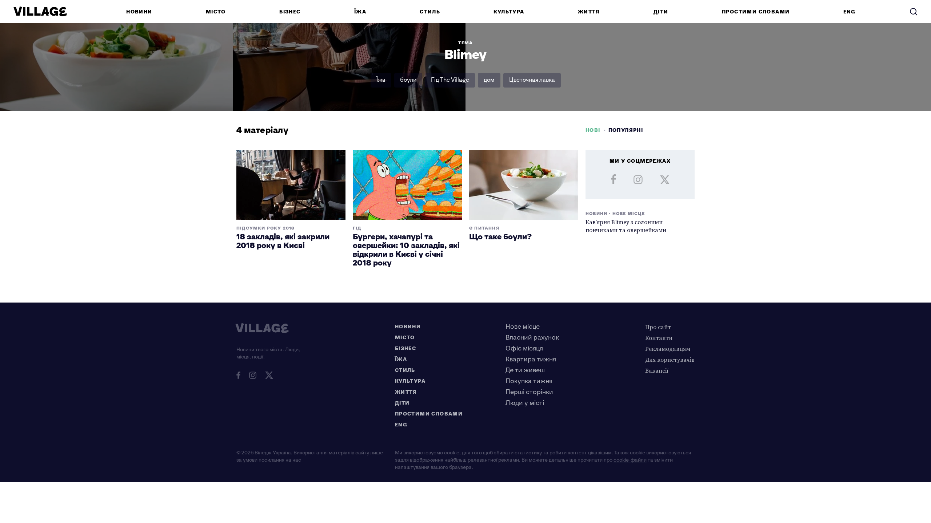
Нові (593, 130)
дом (489, 80)
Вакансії (656, 370)
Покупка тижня (529, 381)
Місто (216, 12)
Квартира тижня (531, 359)
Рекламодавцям (667, 349)
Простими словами (756, 12)
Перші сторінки (529, 392)
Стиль (430, 12)
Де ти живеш (525, 370)
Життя (589, 12)
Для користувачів (670, 360)
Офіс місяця (524, 348)
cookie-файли (630, 460)
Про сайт (658, 327)
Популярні (625, 130)
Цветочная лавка (532, 80)
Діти (661, 12)
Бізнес (289, 12)
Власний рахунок (532, 337)
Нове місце (523, 327)
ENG (849, 12)
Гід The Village (450, 80)
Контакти (658, 338)
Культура (509, 12)
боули (408, 80)
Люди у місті (525, 403)
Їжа (360, 12)
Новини (139, 12)
